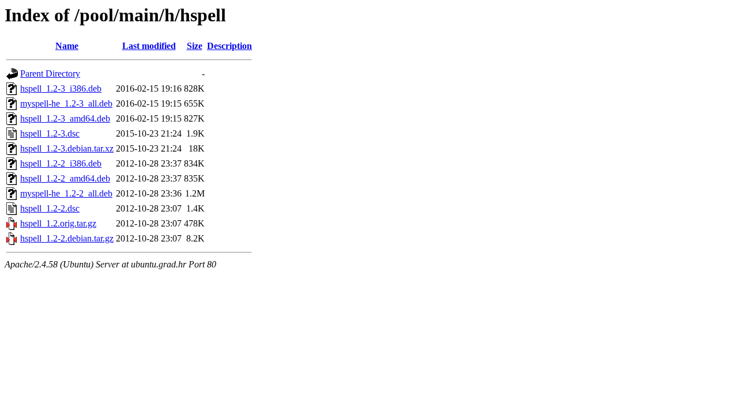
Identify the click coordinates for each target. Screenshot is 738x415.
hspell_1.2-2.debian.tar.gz (67, 238)
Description (229, 46)
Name (66, 46)
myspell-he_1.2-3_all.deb (66, 103)
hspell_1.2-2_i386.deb (60, 163)
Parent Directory (50, 73)
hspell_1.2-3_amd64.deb (65, 118)
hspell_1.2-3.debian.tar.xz (67, 148)
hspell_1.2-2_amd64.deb (65, 178)
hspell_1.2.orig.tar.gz (58, 223)
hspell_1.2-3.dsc (50, 133)
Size (194, 46)
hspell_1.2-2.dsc (50, 208)
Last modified (149, 46)
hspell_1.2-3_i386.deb (60, 88)
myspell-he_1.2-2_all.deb (66, 193)
